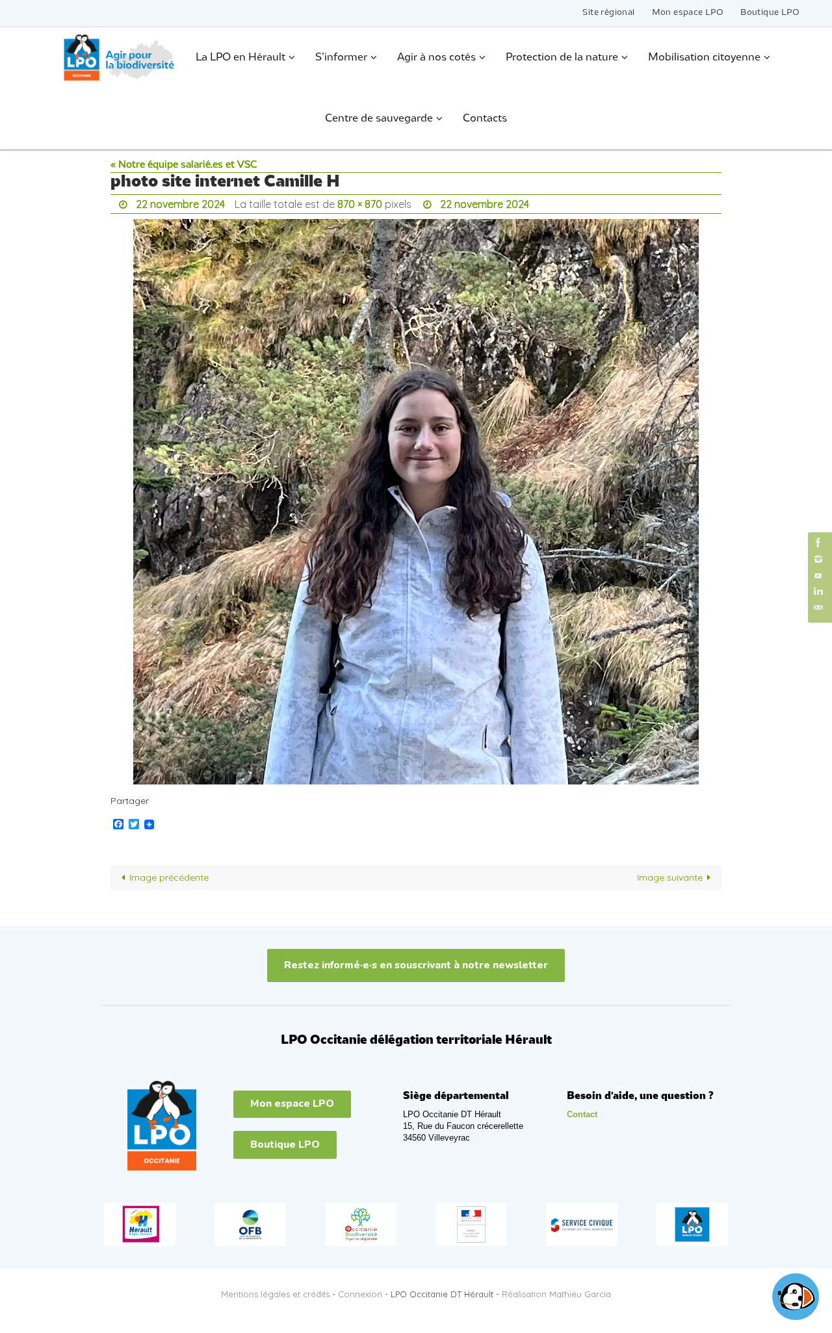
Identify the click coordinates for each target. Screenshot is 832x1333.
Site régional (608, 12)
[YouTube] (818, 575)
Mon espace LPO (688, 12)
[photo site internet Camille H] (416, 501)
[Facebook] (818, 542)
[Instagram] (818, 559)
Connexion (360, 1294)
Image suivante (670, 877)
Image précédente (169, 877)
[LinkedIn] (818, 592)
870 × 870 (359, 204)
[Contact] (818, 608)
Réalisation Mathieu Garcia (556, 1294)
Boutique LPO (770, 12)
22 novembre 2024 (180, 204)
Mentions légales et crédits (275, 1294)
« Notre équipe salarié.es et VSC (183, 165)
